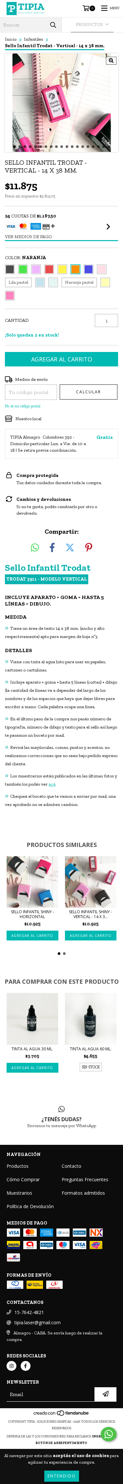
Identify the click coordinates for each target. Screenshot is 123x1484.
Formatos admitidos (83, 1193)
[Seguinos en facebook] (26, 1366)
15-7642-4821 (29, 1312)
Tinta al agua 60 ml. (91, 1048)
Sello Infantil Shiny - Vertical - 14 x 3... (90, 914)
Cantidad (17, 320)
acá (52, 784)
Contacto (71, 1166)
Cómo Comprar (23, 1179)
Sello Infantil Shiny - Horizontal (32, 914)
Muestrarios (19, 1193)
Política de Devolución (30, 1206)
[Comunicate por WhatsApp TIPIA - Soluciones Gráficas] (108, 1434)
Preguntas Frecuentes (85, 1179)
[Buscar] (53, 24)
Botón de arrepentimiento (61, 1443)
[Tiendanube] (61, 1415)
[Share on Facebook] (52, 548)
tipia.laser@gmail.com (37, 1322)
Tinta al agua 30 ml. (32, 1048)
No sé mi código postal (22, 406)
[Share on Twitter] (70, 548)
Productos (18, 1166)
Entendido (62, 1476)
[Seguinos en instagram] (11, 1366)
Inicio (10, 39)
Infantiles (33, 39)
